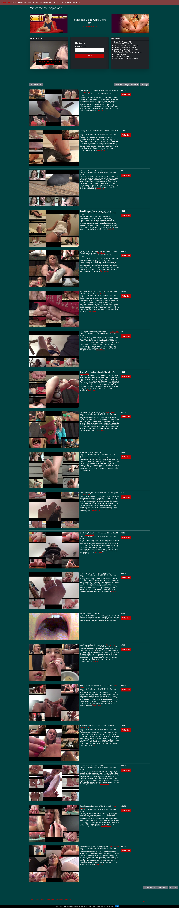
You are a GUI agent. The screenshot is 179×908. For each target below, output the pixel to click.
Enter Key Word (80, 46)
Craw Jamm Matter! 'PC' (122, 51)
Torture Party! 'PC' (120, 55)
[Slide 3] (43, 67)
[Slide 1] (37, 67)
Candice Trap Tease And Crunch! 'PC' (126, 46)
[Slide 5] (48, 67)
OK (117, 906)
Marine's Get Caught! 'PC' (123, 44)
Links (42, 899)
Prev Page (119, 85)
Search (89, 55)
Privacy (31, 899)
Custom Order (58, 2)
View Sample (86, 92)
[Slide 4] (45, 67)
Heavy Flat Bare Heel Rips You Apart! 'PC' (128, 53)
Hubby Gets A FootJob (121, 56)
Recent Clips (22, 2)
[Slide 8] (56, 67)
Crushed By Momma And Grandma (126, 58)
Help (37, 899)
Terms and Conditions (63, 899)
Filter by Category (35, 84)
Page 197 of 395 (131, 85)
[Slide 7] (53, 67)
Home (14, 2)
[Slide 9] (58, 67)
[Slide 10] (61, 67)
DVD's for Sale (70, 2)
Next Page (144, 85)
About (78, 2)
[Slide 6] (51, 67)
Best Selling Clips (45, 2)
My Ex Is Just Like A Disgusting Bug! (126, 49)
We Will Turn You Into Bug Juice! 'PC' (126, 47)
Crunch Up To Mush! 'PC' (122, 42)
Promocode (50, 899)
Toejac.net (5, 2)
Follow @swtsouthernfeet (89, 26)
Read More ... (101, 110)
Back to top (146, 901)
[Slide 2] (40, 67)
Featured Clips (33, 2)
